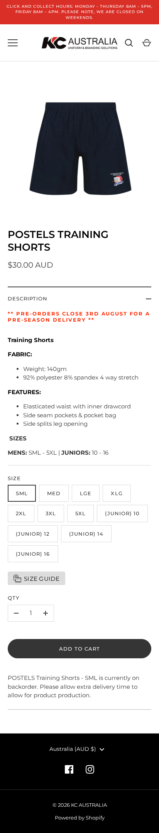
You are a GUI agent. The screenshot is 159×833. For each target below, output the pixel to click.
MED (54, 493)
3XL (51, 513)
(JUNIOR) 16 (33, 554)
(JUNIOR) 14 (86, 534)
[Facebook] (69, 769)
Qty (13, 598)
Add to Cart (79, 649)
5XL (80, 513)
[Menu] (12, 42)
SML (22, 493)
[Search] (128, 42)
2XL (21, 513)
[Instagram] (89, 769)
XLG (116, 493)
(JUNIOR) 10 (122, 513)
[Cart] (146, 42)
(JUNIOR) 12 (33, 534)
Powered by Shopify (80, 817)
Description (28, 298)
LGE (85, 493)
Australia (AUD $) (72, 748)
